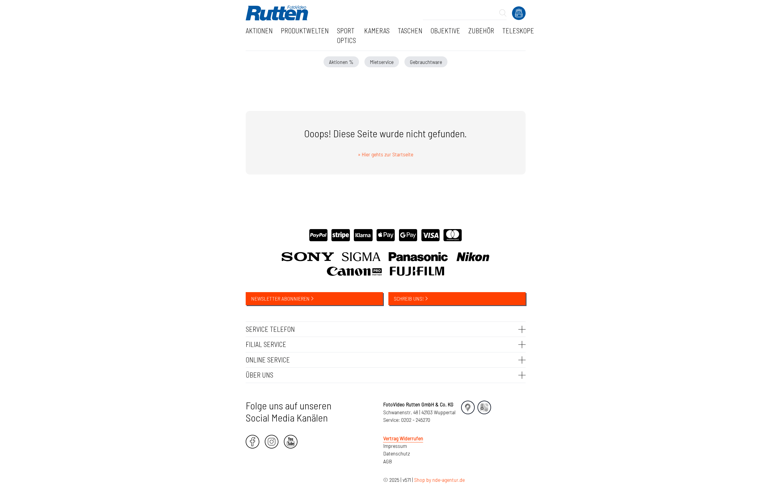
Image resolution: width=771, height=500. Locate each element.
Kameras (377, 30)
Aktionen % (341, 61)
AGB (387, 461)
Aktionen (259, 30)
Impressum (395, 445)
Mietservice (382, 61)
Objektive (445, 30)
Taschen (410, 30)
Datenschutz (396, 453)
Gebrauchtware (426, 61)
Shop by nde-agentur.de (439, 479)
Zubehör (481, 30)
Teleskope (518, 30)
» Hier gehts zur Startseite (385, 154)
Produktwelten (305, 30)
